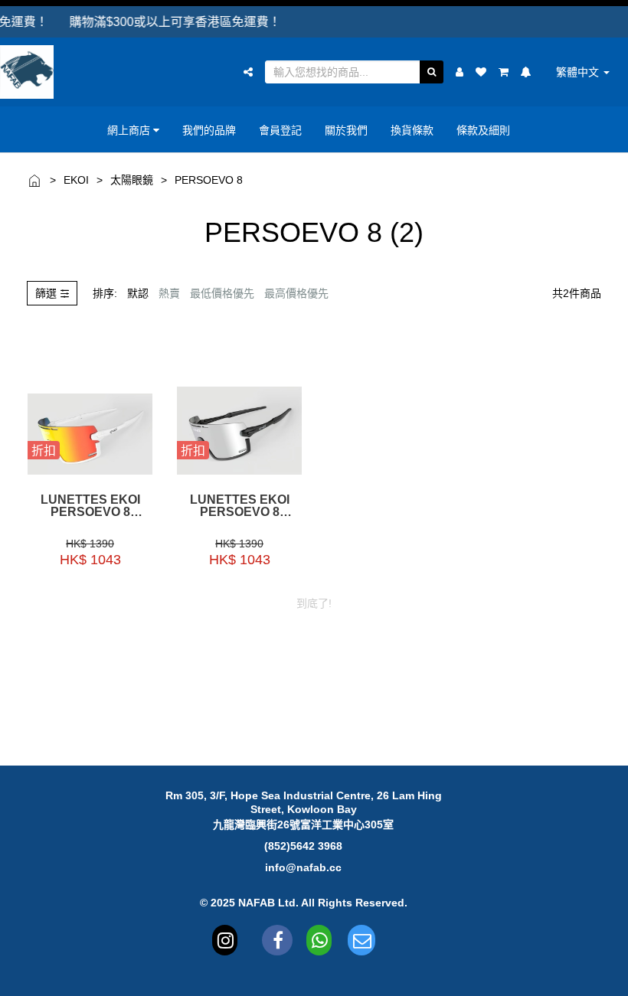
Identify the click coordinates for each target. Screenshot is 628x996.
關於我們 (346, 129)
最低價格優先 (222, 293)
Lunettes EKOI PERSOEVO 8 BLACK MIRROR (239, 506)
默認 (138, 293)
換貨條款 (412, 129)
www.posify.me (597, 978)
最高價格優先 (296, 293)
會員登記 (280, 129)
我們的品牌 (209, 129)
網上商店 (130, 129)
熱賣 (169, 293)
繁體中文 (579, 72)
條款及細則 (483, 129)
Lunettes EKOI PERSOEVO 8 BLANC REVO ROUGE (90, 506)
